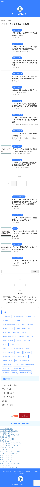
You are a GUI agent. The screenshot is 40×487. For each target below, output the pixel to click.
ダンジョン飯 (6, 332)
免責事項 (28, 471)
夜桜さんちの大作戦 (8, 340)
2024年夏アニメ (26, 138)
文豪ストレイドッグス (17, 344)
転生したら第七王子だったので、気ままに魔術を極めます (18, 364)
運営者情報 (21, 473)
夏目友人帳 (30, 336)
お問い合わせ (6, 471)
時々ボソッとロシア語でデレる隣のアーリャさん (16, 348)
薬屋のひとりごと (7, 360)
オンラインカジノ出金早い (9, 431)
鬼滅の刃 (14, 372)
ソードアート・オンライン (24, 328)
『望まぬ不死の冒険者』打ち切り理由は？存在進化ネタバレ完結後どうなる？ (24, 63)
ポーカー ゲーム (5, 461)
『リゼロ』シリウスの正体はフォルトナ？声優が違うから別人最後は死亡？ (24, 120)
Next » (20, 177)
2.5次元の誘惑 (7, 316)
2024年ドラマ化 (18, 316)
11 (31, 183)
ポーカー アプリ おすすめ (8, 453)
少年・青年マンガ (8, 397)
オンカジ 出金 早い (6, 429)
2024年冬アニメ (30, 316)
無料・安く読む (7, 405)
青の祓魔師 (6, 372)
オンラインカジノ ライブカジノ (10, 443)
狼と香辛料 (28, 352)
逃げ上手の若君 (7, 368)
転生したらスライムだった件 (23, 360)
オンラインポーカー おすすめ (10, 451)
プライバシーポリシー (17, 471)
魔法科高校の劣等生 (25, 372)
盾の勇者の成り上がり (9, 356)
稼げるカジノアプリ (6, 437)
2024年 (9, 20)
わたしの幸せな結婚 (27, 324)
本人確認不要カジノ (6, 433)
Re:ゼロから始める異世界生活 (30, 124)
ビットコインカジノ (6, 447)
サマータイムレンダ (8, 328)
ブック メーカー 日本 (7, 439)
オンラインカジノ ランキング (10, 445)
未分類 (4, 401)
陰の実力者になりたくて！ (21, 368)
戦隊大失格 (27, 340)
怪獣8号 (19, 340)
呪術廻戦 (21, 336)
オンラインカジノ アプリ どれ (10, 435)
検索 (34, 271)
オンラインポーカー (6, 455)
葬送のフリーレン (27, 51)
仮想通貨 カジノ (5, 441)
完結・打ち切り (7, 389)
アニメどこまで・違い (9, 385)
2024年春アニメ (27, 153)
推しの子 (5, 344)
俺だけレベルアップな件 (19, 332)
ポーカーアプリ (5, 449)
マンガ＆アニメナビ (20, 14)
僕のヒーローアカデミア (9, 336)
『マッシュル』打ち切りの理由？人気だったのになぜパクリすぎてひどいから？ (24, 233)
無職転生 (19, 352)
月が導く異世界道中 (8, 352)
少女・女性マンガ (8, 393)
